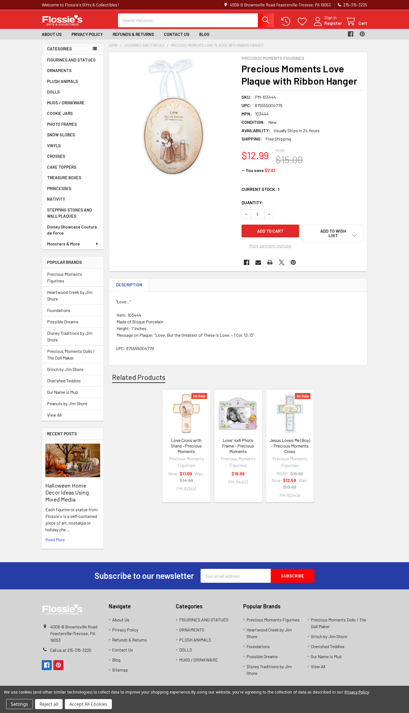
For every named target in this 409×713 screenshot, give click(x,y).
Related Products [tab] (138, 377)
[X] (282, 262)
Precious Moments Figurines (64, 277)
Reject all (49, 704)
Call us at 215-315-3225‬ (70, 650)
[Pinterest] (362, 34)
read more (55, 539)
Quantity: (252, 202)
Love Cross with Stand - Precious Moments (186, 445)
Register (333, 23)
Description (129, 284)
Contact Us (176, 34)
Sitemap (120, 669)
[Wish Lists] (303, 21)
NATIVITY (56, 198)
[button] (333, 233)
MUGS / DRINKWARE (66, 102)
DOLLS (53, 91)
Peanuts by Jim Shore (67, 403)
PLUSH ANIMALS (62, 81)
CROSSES (56, 156)
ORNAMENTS (59, 70)
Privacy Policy (87, 34)
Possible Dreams (62, 321)
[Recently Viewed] (287, 21)
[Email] (258, 262)
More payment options (270, 245)
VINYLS (54, 145)
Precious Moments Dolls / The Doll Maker (71, 354)
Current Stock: (260, 189)
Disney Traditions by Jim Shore (69, 336)
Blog (204, 34)
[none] (173, 116)
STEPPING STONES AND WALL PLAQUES (69, 213)
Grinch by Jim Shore (65, 369)
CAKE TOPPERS (61, 166)
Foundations (58, 310)
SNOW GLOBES (61, 134)
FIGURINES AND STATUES (71, 59)
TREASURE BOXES (64, 177)
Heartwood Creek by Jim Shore (69, 295)
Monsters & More (63, 243)
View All (54, 414)
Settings (19, 704)
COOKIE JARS (60, 113)
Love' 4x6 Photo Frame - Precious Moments (238, 445)
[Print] (270, 262)
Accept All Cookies (88, 704)
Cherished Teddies (64, 380)
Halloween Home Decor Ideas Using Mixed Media (67, 492)
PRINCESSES (59, 188)
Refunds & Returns (133, 34)
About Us (51, 34)
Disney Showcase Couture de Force (72, 230)
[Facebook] (351, 34)
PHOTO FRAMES (62, 124)
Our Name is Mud (62, 392)
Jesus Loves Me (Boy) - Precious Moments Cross (290, 445)
